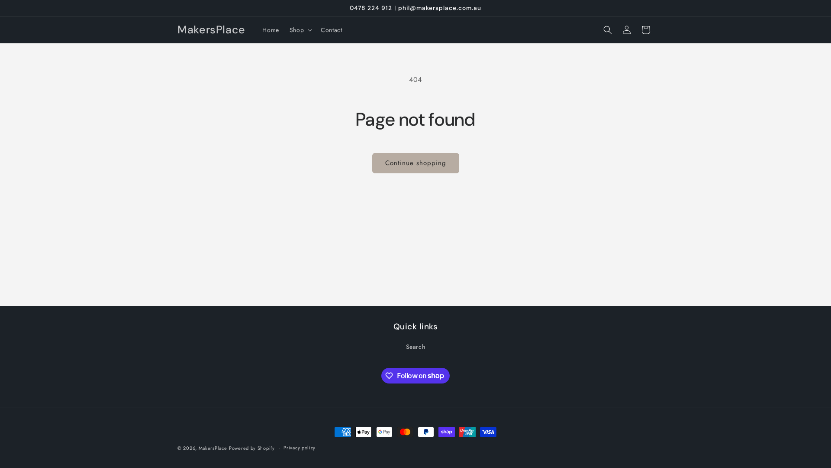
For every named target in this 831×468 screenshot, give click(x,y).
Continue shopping (415, 163)
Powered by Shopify (252, 448)
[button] (300, 30)
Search (415, 346)
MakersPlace (213, 448)
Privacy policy (299, 447)
